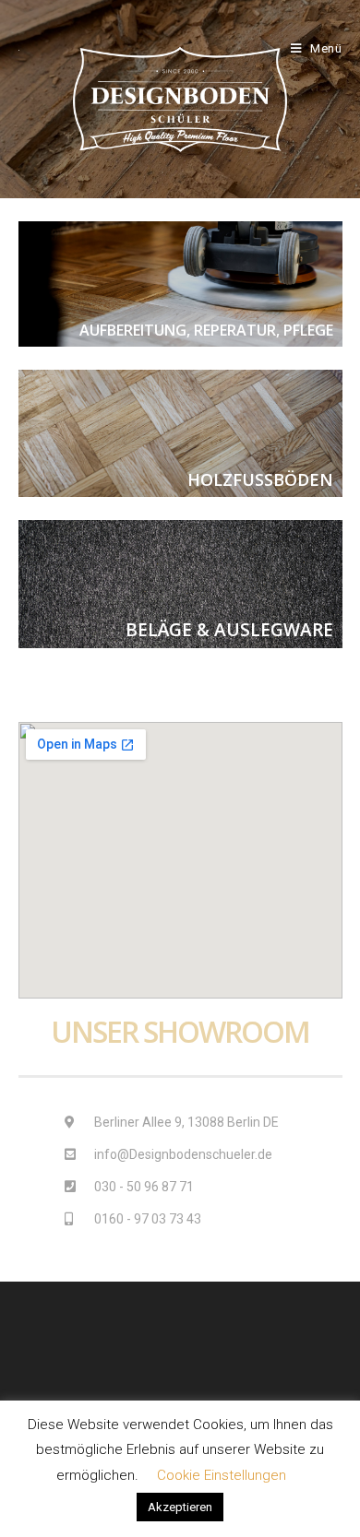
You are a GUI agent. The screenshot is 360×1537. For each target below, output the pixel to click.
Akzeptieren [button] (180, 1507)
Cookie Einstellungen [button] (221, 1475)
